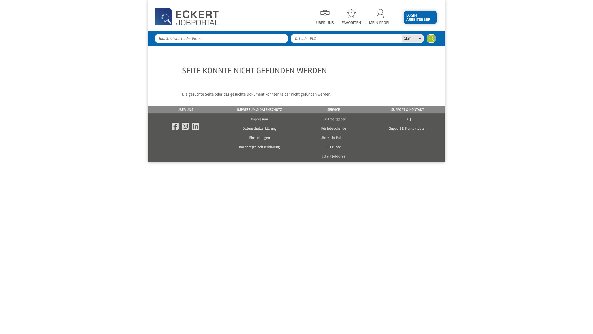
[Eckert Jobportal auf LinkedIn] (195, 127)
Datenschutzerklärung (260, 128)
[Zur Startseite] (194, 15)
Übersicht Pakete (334, 137)
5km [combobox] (407, 38)
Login (418, 17)
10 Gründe (333, 147)
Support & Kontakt (407, 109)
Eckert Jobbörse (333, 156)
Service (333, 109)
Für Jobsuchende (333, 128)
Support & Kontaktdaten (407, 128)
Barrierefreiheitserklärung (259, 147)
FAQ (408, 119)
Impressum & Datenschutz (259, 109)
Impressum (259, 119)
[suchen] (431, 38)
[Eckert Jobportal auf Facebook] (175, 127)
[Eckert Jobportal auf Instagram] (185, 127)
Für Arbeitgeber (334, 119)
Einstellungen (259, 137)
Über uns (185, 109)
